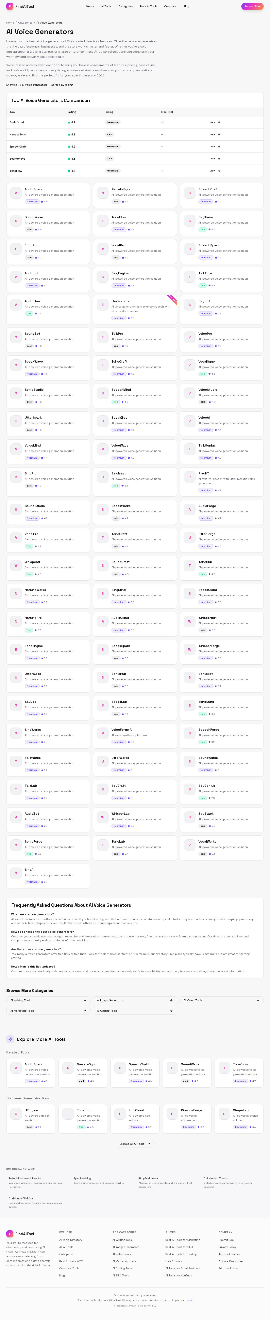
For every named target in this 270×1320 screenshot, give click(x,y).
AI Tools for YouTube (178, 1275)
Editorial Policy (228, 1268)
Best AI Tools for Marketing (182, 1240)
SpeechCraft (18, 146)
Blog (186, 6)
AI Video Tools (193, 1000)
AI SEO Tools (120, 1275)
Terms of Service (229, 1254)
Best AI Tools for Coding (181, 1254)
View (212, 122)
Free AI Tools (173, 1261)
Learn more (186, 1300)
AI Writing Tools (20, 1000)
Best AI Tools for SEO (179, 1247)
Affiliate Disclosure (231, 1261)
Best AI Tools (148, 6)
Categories (126, 6)
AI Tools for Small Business (182, 1268)
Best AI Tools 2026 (71, 1261)
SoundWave (17, 158)
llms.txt (132, 1305)
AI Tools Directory (70, 1240)
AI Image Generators (110, 1000)
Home (90, 6)
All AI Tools (66, 1247)
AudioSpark (17, 122)
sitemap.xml (144, 1305)
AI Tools (106, 6)
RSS (154, 1305)
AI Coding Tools (107, 1010)
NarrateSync (18, 134)
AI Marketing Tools (22, 1010)
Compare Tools (69, 1268)
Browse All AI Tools (132, 1144)
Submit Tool (253, 6)
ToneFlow (16, 170)
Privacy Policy (227, 1247)
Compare (170, 6)
